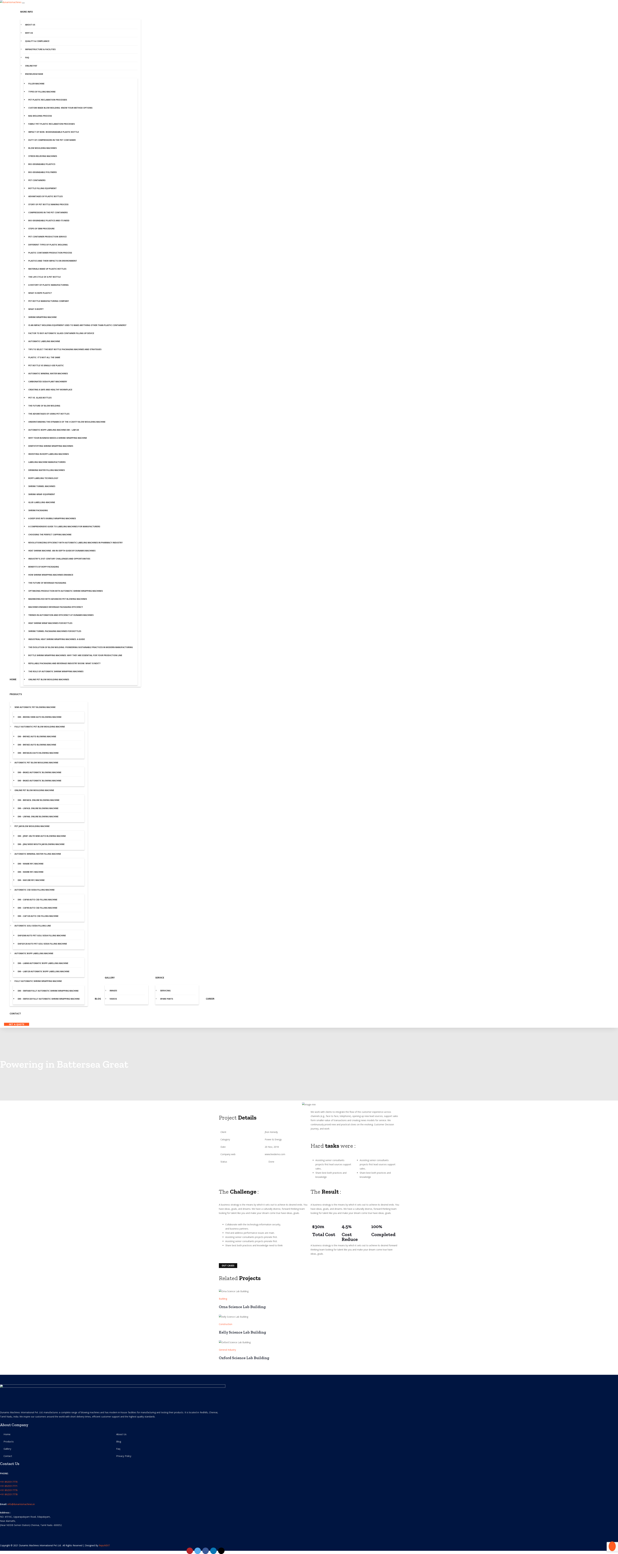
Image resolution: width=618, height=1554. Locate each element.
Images (113, 990)
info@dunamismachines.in (21, 1504)
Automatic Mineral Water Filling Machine (37, 854)
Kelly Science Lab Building (242, 1332)
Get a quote (16, 1024)
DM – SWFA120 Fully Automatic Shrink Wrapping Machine (49, 998)
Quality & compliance (37, 41)
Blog (98, 998)
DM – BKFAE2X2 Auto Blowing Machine (38, 753)
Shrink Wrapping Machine (42, 317)
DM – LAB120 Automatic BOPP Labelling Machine (43, 971)
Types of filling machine (42, 91)
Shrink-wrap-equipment (41, 494)
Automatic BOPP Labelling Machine (33, 953)
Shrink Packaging (38, 510)
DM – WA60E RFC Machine (30, 863)
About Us (30, 24)
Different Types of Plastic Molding (48, 244)
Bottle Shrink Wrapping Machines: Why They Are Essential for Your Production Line (75, 655)
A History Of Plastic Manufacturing (48, 285)
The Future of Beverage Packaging (47, 583)
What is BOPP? (35, 309)
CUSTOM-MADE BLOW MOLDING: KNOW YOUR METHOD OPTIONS (60, 107)
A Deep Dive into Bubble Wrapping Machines (52, 518)
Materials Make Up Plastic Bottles (47, 268)
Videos (113, 998)
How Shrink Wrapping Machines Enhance (50, 574)
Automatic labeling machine (44, 341)
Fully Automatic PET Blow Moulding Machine (39, 726)
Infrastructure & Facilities (40, 49)
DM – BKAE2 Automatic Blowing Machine (39, 772)
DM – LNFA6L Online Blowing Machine (38, 816)
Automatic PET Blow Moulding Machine (36, 762)
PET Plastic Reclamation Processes (47, 99)
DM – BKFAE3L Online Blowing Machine (38, 800)
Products (16, 694)
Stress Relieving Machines (42, 156)
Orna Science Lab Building (242, 1306)
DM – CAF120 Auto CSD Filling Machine (38, 916)
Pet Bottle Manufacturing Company (48, 301)
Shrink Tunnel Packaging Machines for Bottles (54, 631)
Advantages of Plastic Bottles (45, 196)
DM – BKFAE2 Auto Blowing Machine (37, 736)
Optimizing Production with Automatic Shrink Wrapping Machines (65, 591)
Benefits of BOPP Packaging (43, 566)
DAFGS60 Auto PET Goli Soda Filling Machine (42, 935)
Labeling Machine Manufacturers (47, 462)
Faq (27, 57)
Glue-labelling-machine (41, 502)
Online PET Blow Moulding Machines (48, 679)
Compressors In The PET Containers (48, 212)
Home (13, 679)
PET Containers (36, 180)
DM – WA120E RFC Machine (31, 880)
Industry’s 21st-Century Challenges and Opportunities (59, 558)
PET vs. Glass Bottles (40, 397)
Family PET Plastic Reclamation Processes (51, 124)
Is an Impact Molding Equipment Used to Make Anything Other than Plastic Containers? (77, 325)
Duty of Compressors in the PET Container (52, 140)
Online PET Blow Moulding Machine (34, 790)
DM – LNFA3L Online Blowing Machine (38, 808)
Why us (29, 33)
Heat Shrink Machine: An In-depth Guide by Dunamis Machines (61, 550)
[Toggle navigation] (23, 2)
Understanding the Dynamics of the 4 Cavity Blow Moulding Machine (66, 421)
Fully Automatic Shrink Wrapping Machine (38, 981)
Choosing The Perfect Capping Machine (49, 534)
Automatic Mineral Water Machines (48, 373)
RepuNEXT (104, 1545)
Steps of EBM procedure (41, 228)
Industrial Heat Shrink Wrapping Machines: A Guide (56, 639)
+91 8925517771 (9, 1485)
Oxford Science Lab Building (244, 1357)
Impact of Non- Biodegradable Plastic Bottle (53, 132)
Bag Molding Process (40, 115)
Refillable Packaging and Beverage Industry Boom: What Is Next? (64, 663)
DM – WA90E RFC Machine (30, 872)
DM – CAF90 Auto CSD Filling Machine (37, 907)
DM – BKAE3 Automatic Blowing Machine (39, 780)
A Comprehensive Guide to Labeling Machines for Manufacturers (64, 526)
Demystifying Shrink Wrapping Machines (50, 446)
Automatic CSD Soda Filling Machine (34, 889)
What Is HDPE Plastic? (40, 293)
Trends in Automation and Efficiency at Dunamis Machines (61, 615)
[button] (222, 1104)
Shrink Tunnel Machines (41, 486)
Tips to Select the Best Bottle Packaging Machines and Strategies (64, 349)
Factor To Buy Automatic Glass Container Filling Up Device (61, 333)
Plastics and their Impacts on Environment (52, 260)
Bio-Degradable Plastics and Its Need (48, 220)
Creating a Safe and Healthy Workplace (50, 389)
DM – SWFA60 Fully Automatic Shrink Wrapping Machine (48, 990)
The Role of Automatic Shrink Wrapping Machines (55, 671)
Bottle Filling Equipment (42, 188)
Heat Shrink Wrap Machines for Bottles (50, 623)
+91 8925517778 (9, 1494)
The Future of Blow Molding (44, 405)
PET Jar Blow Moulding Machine (32, 826)
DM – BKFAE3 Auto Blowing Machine (37, 744)
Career (210, 998)
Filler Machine (36, 83)
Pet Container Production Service (47, 236)
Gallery (110, 977)
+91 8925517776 (9, 1490)
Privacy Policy (123, 1456)
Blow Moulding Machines (42, 148)
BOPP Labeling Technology (43, 478)
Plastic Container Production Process (50, 252)
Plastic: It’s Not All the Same (44, 357)
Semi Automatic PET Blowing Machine (35, 707)
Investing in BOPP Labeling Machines (48, 454)
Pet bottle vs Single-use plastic (46, 365)
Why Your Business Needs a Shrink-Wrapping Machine (57, 438)
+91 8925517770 (9, 1481)
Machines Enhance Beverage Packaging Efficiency (55, 607)
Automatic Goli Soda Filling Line (32, 925)
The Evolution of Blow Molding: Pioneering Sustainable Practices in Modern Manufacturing (80, 647)
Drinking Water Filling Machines (46, 470)
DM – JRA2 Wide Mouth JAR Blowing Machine (41, 844)
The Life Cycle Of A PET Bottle (44, 277)
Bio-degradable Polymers (42, 172)
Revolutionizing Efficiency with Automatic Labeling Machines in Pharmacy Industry (75, 542)
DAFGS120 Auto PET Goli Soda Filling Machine (42, 943)
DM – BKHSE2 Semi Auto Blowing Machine (39, 717)
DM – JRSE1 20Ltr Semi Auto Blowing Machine (42, 836)
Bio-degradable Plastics (41, 164)
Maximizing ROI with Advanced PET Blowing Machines (57, 599)
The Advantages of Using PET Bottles (48, 413)
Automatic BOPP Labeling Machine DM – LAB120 (53, 430)
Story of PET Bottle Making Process (48, 204)
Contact (15, 1013)
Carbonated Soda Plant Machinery (47, 381)
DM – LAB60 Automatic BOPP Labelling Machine (43, 963)
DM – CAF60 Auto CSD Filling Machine (37, 899)
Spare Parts (166, 998)
